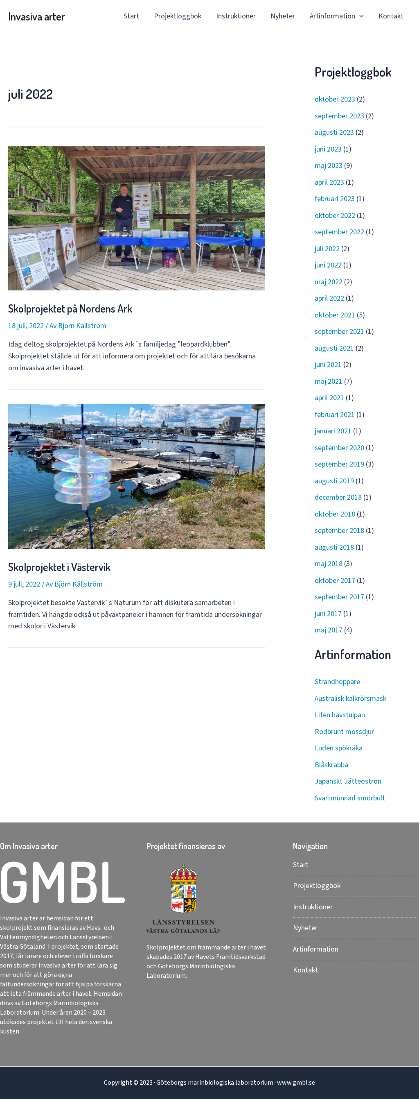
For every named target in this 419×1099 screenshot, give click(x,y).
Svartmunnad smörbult (350, 798)
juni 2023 (328, 149)
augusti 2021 (334, 348)
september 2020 (339, 448)
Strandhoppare (337, 682)
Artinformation (332, 16)
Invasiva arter (36, 16)
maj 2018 (328, 564)
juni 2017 (328, 614)
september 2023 (339, 116)
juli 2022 (327, 249)
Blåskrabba (331, 765)
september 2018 (339, 531)
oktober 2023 (335, 99)
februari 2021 (335, 415)
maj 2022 (328, 282)
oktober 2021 (335, 315)
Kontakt (390, 16)
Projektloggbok (177, 16)
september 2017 (339, 597)
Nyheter (282, 16)
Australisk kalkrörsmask (350, 698)
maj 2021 (328, 381)
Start (131, 16)
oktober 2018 (335, 514)
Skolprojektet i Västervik (59, 566)
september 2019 (339, 464)
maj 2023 (328, 166)
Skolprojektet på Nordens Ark (70, 308)
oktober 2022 (335, 216)
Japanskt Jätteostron (348, 781)
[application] (359, 16)
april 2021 (329, 398)
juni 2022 (328, 265)
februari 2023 (335, 199)
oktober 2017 (335, 581)
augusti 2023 (334, 132)
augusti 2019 (334, 481)
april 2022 (329, 298)
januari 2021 (333, 431)
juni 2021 (328, 365)
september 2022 (339, 232)
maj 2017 (328, 630)
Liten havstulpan (340, 715)
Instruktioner (236, 16)
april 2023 (329, 182)
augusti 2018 (334, 547)
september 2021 (339, 331)
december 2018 (338, 497)
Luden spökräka (339, 748)
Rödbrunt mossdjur (344, 732)
